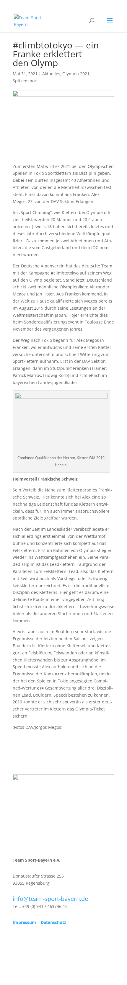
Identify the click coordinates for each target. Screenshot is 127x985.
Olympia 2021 (75, 73)
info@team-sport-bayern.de (50, 899)
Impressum (24, 922)
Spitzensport (25, 81)
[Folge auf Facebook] (17, 939)
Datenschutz (53, 922)
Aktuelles (51, 73)
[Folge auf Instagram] (29, 939)
